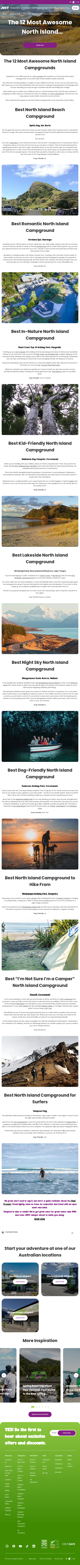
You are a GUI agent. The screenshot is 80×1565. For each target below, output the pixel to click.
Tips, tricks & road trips (8, 1473)
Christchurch (59, 1464)
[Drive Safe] (68, 1544)
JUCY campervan (66, 999)
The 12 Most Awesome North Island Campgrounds (41, 14)
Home (4, 14)
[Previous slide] (4, 1375)
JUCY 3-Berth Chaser (20, 1468)
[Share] (72, 1233)
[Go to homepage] (5, 8)
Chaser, (42, 576)
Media (7, 1490)
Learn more (20, 1282)
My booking (64, 8)
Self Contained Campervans (22, 1523)
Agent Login (32, 1559)
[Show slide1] (32, 1407)
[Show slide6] (48, 1407)
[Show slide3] (39, 1407)
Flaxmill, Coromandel (40, 994)
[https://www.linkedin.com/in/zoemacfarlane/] (76, 1233)
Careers (8, 1480)
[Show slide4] (42, 1407)
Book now (40, 45)
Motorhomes (26, 8)
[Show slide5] (45, 1407)
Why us (56, 8)
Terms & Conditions (45, 1559)
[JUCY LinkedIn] (34, 1546)
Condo (47, 576)
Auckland (58, 1460)
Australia (58, 1472)
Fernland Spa (41, 246)
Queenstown (59, 1468)
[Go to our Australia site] (74, 2)
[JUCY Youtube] (20, 1546)
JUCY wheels (23, 1006)
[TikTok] (27, 1546)
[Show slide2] (36, 1407)
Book (75, 8)
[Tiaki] (44, 1544)
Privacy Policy (58, 1559)
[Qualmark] (54, 1544)
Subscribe (67, 1433)
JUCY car (48, 1008)
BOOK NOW (39, 1219)
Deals (51, 8)
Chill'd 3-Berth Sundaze (21, 1496)
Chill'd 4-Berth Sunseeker (21, 1505)
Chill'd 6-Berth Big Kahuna (21, 1514)
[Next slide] (76, 1375)
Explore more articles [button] (40, 1414)
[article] (40, 1375)
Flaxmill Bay (20, 1004)
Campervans (15, 8)
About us (8, 1466)
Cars (33, 8)
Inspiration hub (42, 8)
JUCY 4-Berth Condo (21, 1478)
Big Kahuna (57, 576)
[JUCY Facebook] (14, 1546)
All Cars (45, 1473)
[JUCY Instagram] (7, 1546)
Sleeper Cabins (47, 1006)
